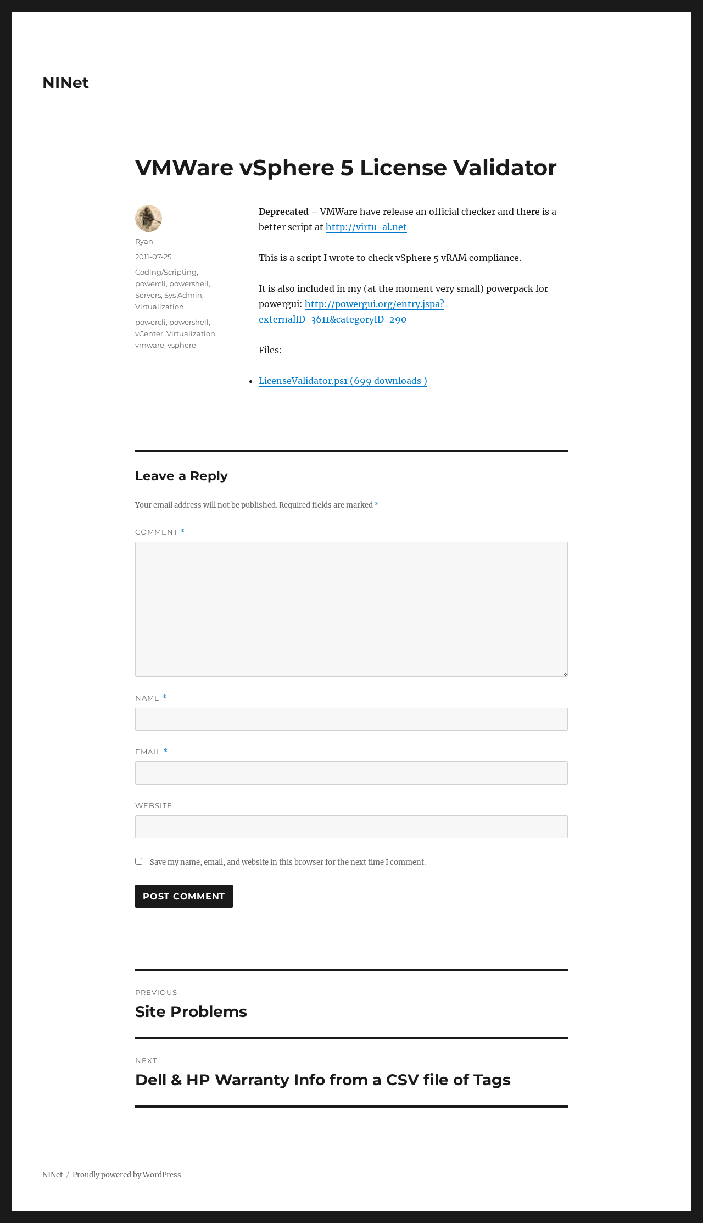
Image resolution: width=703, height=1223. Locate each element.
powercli (150, 283)
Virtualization (159, 306)
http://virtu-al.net (366, 226)
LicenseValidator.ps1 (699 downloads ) (343, 380)
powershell (189, 283)
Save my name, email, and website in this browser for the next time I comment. (288, 862)
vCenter (149, 333)
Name (151, 698)
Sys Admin (183, 295)
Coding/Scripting (166, 272)
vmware (149, 345)
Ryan (144, 241)
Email (151, 752)
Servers (148, 295)
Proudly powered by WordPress (126, 1175)
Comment (160, 532)
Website (153, 805)
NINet (65, 82)
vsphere (182, 345)
